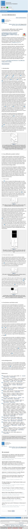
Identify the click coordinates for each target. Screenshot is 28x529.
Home (4, 525)
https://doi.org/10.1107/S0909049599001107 (19, 25)
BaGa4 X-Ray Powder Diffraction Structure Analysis (12, 492)
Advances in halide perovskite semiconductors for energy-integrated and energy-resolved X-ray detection (13, 498)
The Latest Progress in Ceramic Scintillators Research (12, 487)
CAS (15, 381)
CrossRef (23, 375)
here (4, 439)
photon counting (8, 61)
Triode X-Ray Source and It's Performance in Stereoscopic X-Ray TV (14, 503)
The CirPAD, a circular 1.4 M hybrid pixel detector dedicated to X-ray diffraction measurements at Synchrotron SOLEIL (13, 468)
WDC (10, 7)
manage (20, 528)
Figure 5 (14, 294)
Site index (13, 525)
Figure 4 (14, 273)
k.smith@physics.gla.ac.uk (16, 42)
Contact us (8, 525)
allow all (9, 528)
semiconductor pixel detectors (12, 60)
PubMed (5, 398)
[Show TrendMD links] (25, 510)
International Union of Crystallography (16, 524)
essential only (15, 528)
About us (17, 525)
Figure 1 (14, 144)
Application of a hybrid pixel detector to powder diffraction (13, 472)
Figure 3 (14, 249)
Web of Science (6, 381)
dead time (9, 333)
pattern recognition (14, 73)
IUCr (4, 7)
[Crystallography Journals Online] (2, 7)
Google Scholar (19, 381)
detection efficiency (12, 126)
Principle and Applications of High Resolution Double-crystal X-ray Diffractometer (13, 483)
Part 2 (14, 24)
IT (7, 7)
